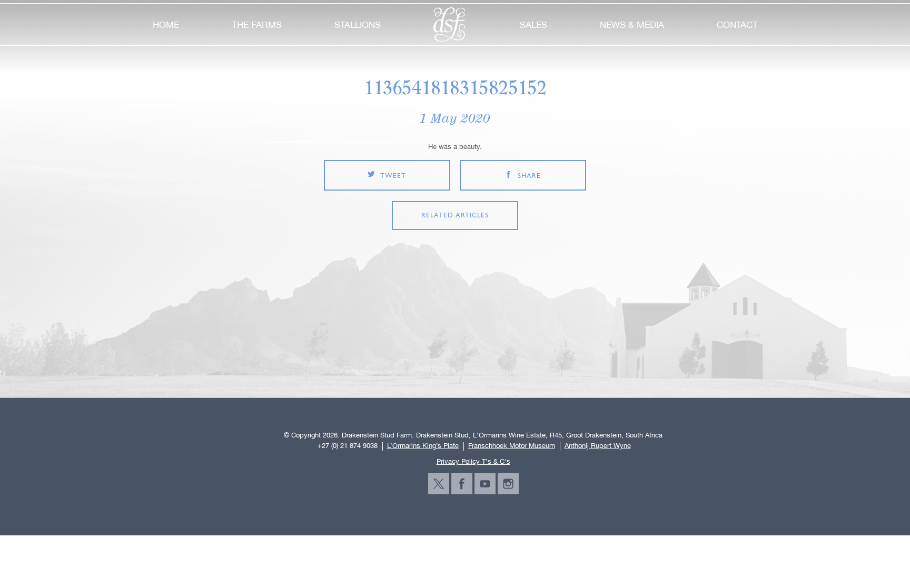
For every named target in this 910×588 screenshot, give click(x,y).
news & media (632, 24)
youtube (485, 483)
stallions (357, 24)
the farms (257, 24)
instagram (508, 483)
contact (737, 24)
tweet (393, 176)
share (529, 176)
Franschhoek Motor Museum (511, 446)
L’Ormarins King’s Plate (423, 446)
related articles (455, 215)
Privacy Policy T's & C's (473, 461)
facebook (461, 483)
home (166, 24)
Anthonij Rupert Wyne (598, 446)
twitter (438, 483)
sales (533, 24)
